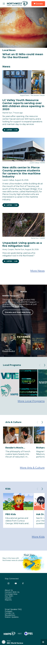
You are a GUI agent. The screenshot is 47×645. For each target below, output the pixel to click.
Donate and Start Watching (17, 312)
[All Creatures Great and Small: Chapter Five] (38, 344)
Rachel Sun (7, 113)
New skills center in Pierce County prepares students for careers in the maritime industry (21, 172)
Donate (39, 4)
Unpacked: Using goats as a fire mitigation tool (22, 244)
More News (37, 270)
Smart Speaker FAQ (13, 609)
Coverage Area (11, 594)
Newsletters (10, 615)
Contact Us (9, 613)
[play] (3, 642)
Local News (8, 50)
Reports (8, 600)
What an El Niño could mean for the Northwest (22, 56)
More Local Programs (31, 401)
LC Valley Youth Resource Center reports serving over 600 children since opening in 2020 (23, 105)
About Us (9, 590)
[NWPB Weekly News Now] (28, 383)
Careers (8, 598)
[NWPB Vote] (10, 383)
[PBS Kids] (18, 501)
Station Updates (11, 617)
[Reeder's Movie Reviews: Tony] (18, 435)
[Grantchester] (8, 344)
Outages (8, 611)
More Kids (38, 536)
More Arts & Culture (32, 467)
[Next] (44, 365)
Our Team (9, 596)
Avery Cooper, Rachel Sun (13, 249)
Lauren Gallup (8, 180)
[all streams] (44, 642)
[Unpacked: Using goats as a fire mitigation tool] (23, 225)
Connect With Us (12, 592)
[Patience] (23, 344)
